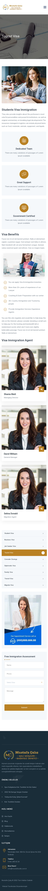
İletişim (7, 836)
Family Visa (8, 572)
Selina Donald (11, 513)
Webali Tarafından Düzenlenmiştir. (15, 886)
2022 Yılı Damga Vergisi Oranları (16, 792)
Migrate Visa (9, 585)
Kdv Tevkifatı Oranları (12, 802)
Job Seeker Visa (10, 546)
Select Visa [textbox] (11, 682)
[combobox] (24, 682)
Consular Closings (10, 559)
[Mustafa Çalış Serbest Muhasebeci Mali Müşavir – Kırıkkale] (13, 7)
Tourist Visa (8, 553)
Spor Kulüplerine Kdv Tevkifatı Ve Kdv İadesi (20, 787)
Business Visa (9, 540)
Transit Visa (8, 579)
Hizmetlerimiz (9, 831)
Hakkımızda (8, 826)
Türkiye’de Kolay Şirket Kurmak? (16, 797)
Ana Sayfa (8, 816)
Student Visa (9, 533)
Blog (6, 821)
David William (10, 454)
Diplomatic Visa (10, 566)
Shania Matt (10, 394)
